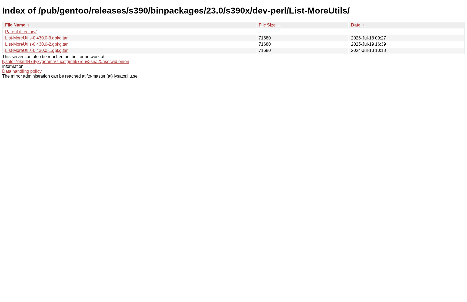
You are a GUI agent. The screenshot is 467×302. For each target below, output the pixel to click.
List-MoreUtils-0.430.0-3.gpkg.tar (36, 38)
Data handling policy (22, 71)
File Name (15, 25)
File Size (267, 25)
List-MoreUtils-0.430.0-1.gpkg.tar (36, 50)
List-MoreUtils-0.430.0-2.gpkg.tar (36, 44)
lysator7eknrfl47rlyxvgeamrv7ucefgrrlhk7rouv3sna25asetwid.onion (65, 61)
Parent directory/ (20, 31)
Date (356, 25)
